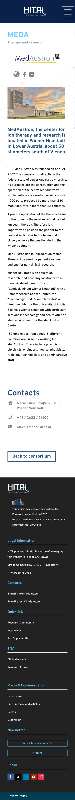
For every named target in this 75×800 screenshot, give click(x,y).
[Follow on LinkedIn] (26, 777)
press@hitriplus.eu (28, 601)
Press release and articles (24, 704)
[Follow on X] (18, 777)
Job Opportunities (19, 638)
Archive (37, 753)
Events (12, 712)
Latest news (15, 696)
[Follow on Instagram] (41, 777)
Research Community (21, 622)
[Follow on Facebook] (11, 777)
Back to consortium (31, 456)
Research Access (18, 667)
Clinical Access (17, 659)
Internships (15, 630)
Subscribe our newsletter (38, 743)
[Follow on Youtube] (34, 777)
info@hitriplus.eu (27, 593)
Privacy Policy (17, 796)
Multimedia (14, 720)
